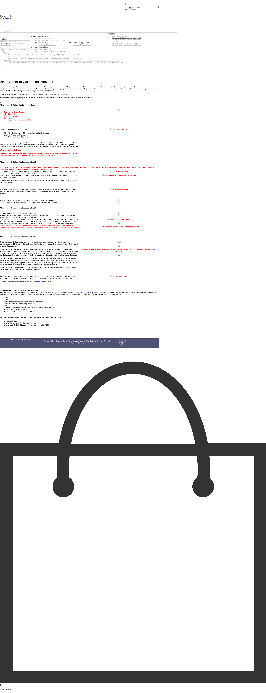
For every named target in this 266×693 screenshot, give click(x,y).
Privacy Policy (49, 341)
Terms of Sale (84, 341)
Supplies (111, 34)
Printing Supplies (117, 45)
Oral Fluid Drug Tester (44, 43)
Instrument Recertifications (44, 49)
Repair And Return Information (60, 59)
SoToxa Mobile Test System (47, 45)
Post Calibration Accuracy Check (40, 282)
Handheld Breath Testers (43, 38)
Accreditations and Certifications (108, 62)
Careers (81, 343)
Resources (7, 60)
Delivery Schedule (103, 341)
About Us (97, 60)
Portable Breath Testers (42, 40)
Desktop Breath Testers (58, 40)
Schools (22, 43)
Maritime (15, 43)
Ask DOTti (80, 59)
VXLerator (16, 49)
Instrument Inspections (42, 51)
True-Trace (11, 62)
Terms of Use (73, 341)
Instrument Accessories (133, 43)
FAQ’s (74, 59)
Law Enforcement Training (46, 55)
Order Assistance (13, 59)
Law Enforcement (14, 41)
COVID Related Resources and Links (80, 62)
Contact (123, 62)
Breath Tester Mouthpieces (120, 36)
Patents (93, 341)
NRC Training (60, 55)
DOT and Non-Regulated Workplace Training (22, 55)
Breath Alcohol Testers (41, 36)
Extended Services (39, 47)
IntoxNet (24, 49)
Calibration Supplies (118, 43)
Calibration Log (85, 292)
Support (6, 57)
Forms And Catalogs (35, 62)
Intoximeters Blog (21, 62)
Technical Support (26, 59)
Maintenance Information (41, 59)
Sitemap (74, 343)
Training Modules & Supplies (132, 45)
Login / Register (130, 9)
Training (6, 53)
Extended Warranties (58, 51)
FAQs (58, 62)
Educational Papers (49, 62)
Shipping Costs (61, 341)
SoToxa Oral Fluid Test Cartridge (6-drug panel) (126, 38)
